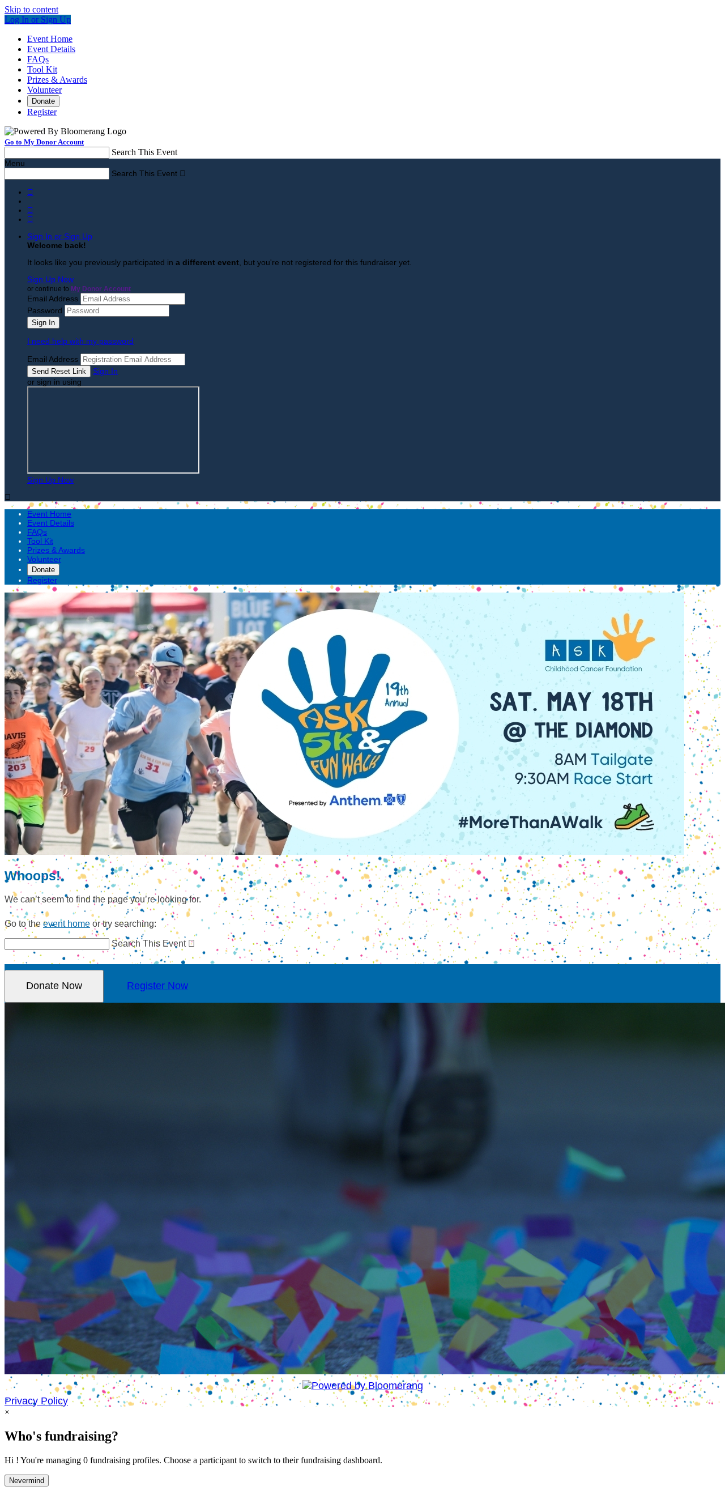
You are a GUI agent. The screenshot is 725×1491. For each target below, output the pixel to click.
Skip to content (31, 9)
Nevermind (26, 1480)
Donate (43, 101)
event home (66, 923)
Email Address (52, 298)
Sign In (105, 371)
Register (42, 112)
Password (44, 310)
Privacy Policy (36, 1401)
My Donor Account (101, 288)
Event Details (51, 49)
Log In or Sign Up (38, 19)
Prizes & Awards (57, 79)
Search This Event (144, 152)
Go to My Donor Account (44, 142)
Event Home (49, 39)
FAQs (38, 59)
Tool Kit (42, 69)
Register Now (157, 985)
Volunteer (44, 90)
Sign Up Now (50, 279)
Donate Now (54, 985)
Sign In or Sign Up (59, 236)
